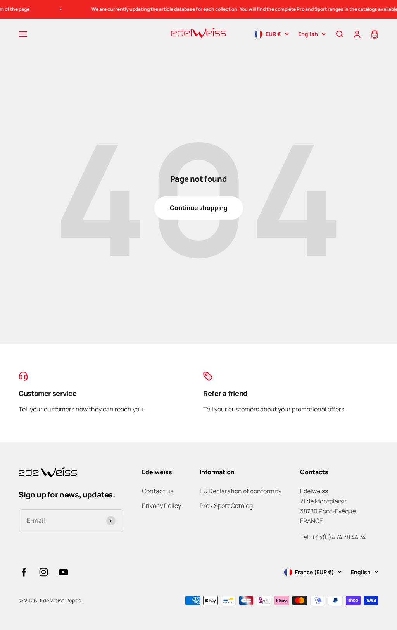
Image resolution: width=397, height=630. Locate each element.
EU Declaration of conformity (240, 491)
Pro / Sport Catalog (226, 505)
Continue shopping (199, 207)
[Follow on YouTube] (63, 572)
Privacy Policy (161, 505)
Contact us (157, 491)
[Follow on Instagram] (43, 572)
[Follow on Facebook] (24, 572)
